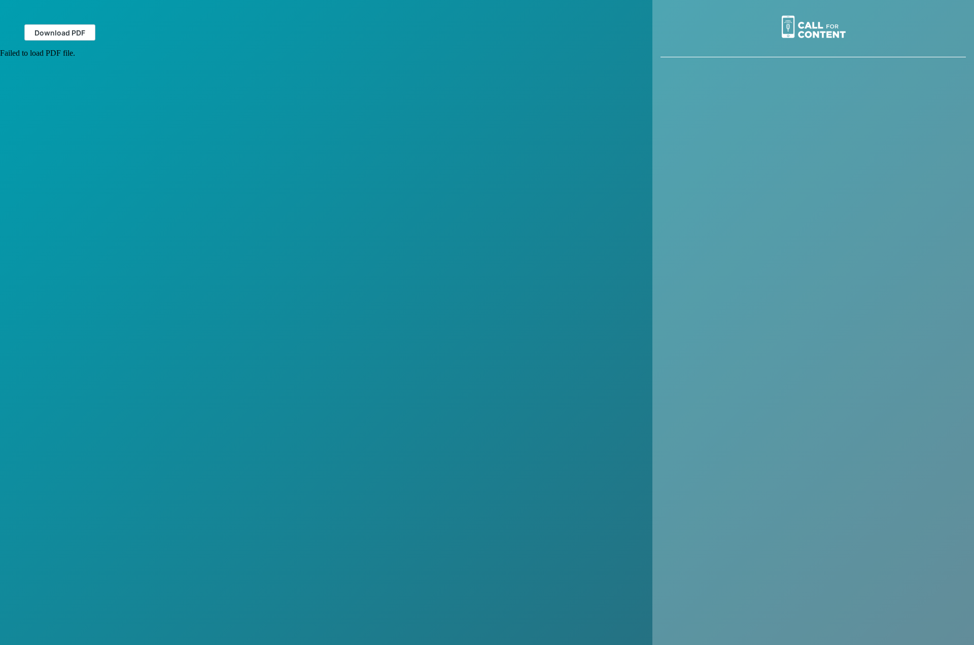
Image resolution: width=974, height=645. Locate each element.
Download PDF (59, 32)
